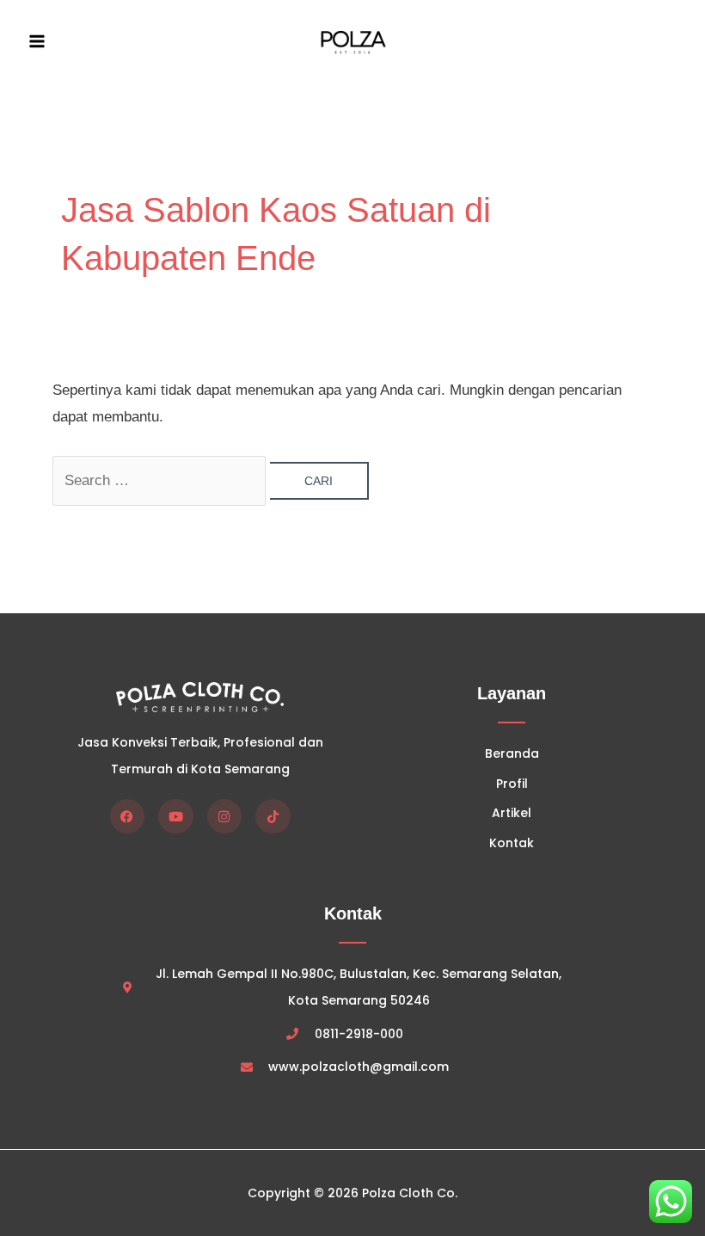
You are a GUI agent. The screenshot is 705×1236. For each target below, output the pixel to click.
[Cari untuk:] (161, 480)
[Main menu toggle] (37, 42)
